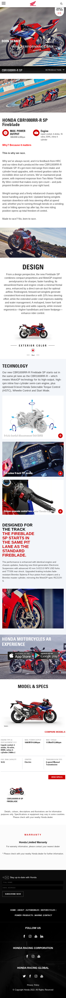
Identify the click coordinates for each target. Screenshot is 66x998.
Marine (38, 915)
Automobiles (32, 910)
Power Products (24, 915)
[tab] (16, 794)
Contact (47, 915)
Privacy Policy (33, 985)
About (20, 910)
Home (13, 910)
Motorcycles (48, 910)
